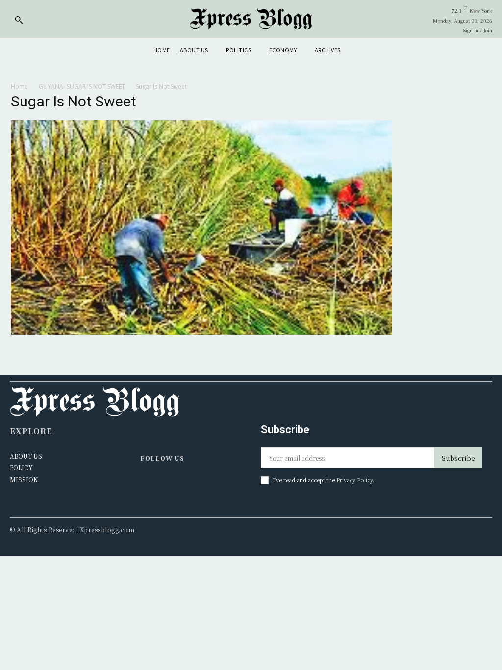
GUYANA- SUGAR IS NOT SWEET (82, 86)
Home (19, 86)
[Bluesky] (189, 484)
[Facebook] (148, 484)
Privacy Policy (354, 480)
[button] (18, 19)
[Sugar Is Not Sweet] (201, 331)
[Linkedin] (168, 484)
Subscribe (458, 458)
